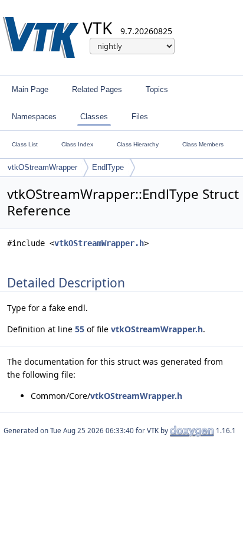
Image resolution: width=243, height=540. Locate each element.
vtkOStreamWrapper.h (99, 243)
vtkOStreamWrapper (42, 167)
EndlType (108, 167)
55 (79, 329)
